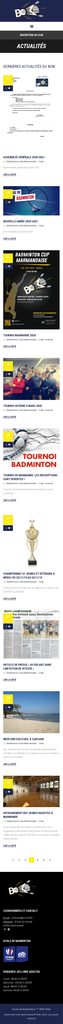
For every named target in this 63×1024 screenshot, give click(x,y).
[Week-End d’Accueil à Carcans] (31, 712)
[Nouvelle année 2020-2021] (31, 200)
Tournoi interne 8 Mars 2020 (22, 405)
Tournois (48, 339)
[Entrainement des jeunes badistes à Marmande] (31, 791)
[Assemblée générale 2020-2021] (31, 111)
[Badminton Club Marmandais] (31, 10)
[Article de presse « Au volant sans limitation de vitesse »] (31, 634)
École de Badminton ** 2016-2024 (31, 1009)
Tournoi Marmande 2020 (19, 335)
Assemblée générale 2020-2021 (24, 157)
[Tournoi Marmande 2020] (31, 289)
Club (41, 161)
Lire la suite (9, 174)
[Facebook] (4, 929)
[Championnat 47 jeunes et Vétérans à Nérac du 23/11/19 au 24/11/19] (31, 540)
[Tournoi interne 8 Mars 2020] (31, 379)
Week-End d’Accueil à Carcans (23, 739)
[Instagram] (8, 929)
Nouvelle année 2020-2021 (20, 221)
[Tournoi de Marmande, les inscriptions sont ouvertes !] (31, 449)
